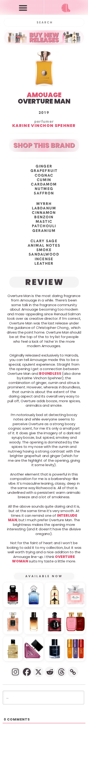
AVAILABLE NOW (44, 576)
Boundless (50, 373)
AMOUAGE (44, 95)
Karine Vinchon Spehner (44, 126)
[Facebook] (27, 672)
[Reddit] (50, 672)
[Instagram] (15, 672)
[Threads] (61, 672)
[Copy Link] (73, 672)
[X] (38, 672)
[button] (23, 7)
